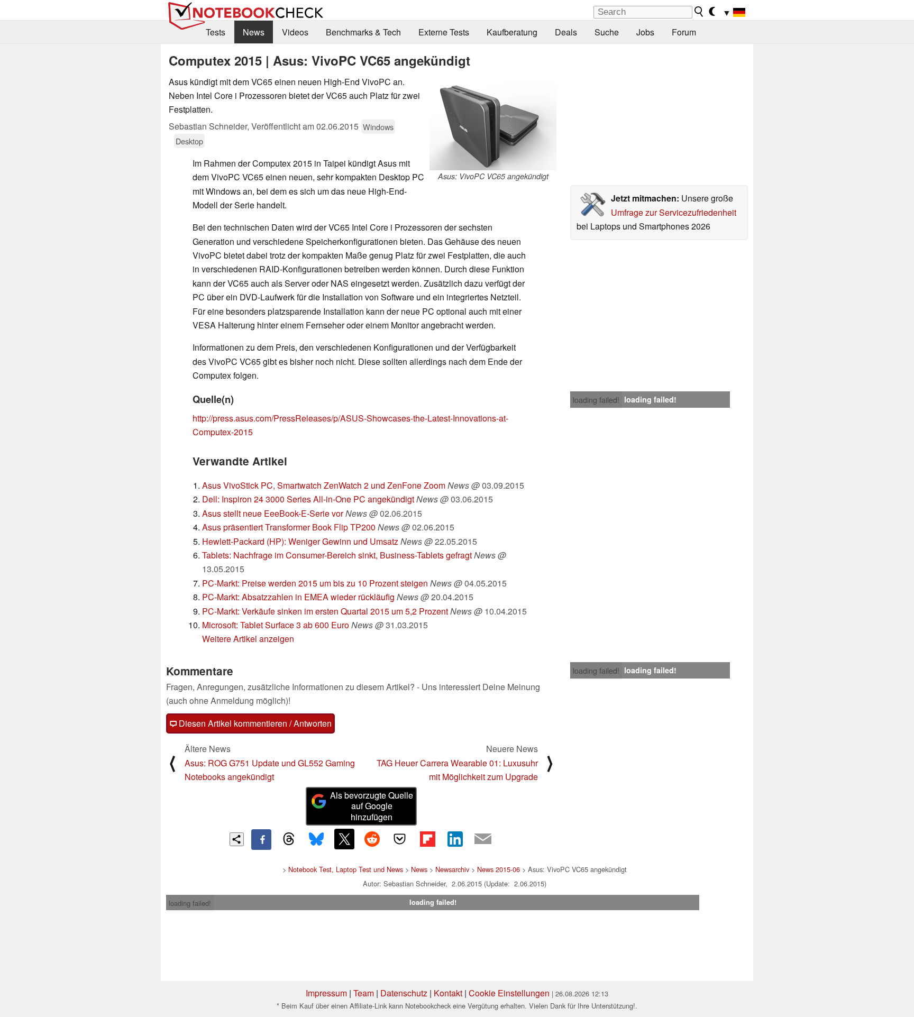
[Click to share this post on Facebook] (261, 839)
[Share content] (237, 839)
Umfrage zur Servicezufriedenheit (673, 212)
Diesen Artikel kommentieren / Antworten (254, 723)
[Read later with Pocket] (400, 839)
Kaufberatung (512, 32)
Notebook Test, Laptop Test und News (345, 869)
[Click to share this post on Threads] (289, 839)
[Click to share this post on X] (344, 839)
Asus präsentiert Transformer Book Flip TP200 (289, 527)
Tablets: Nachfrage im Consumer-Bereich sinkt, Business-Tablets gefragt (337, 555)
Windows (378, 126)
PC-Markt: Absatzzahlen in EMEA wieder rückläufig (298, 597)
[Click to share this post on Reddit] (372, 839)
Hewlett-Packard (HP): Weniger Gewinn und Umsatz (300, 541)
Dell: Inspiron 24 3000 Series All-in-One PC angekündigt (308, 499)
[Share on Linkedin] (455, 839)
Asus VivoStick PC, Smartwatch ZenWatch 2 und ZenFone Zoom (323, 485)
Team (363, 993)
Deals (566, 32)
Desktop (189, 140)
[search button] (699, 11)
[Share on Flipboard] (427, 839)
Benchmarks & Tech (363, 32)
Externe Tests (443, 32)
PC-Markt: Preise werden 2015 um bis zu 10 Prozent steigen (315, 583)
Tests (215, 32)
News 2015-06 (498, 869)
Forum (684, 32)
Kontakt (448, 993)
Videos (295, 32)
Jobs (645, 32)
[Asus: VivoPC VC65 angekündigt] (492, 122)
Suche (607, 32)
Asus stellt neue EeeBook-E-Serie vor (272, 513)
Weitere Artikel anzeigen (248, 639)
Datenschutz (403, 993)
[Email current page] (483, 839)
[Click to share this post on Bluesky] (316, 839)
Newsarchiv (452, 869)
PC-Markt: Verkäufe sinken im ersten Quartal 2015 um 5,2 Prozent (325, 611)
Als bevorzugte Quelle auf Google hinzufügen (371, 806)
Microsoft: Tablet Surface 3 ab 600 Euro (275, 625)
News (253, 32)
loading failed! (596, 400)
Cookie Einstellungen (509, 993)
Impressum (326, 993)
